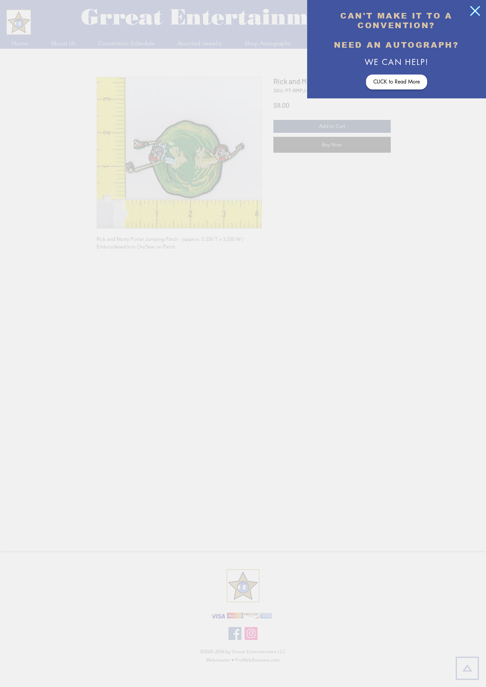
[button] (475, 11)
